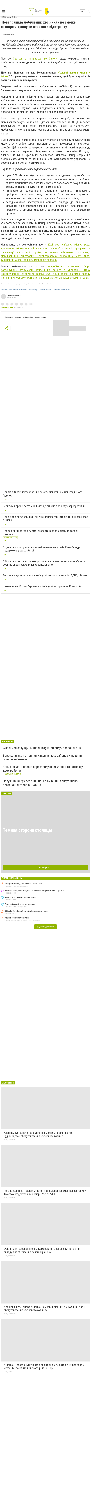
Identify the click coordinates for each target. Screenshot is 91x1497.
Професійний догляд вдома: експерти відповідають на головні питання (41, 532)
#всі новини (13, 290)
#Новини (4, 290)
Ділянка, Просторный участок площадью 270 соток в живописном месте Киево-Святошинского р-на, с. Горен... (44, 1366)
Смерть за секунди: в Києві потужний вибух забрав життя (42, 748)
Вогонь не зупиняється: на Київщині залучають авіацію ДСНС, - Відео (45, 575)
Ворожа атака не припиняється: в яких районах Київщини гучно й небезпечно (42, 757)
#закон (42, 290)
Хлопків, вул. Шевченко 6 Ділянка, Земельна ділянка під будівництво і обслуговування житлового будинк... (38, 1134)
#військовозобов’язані (61, 290)
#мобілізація (33, 290)
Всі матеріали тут (45, 867)
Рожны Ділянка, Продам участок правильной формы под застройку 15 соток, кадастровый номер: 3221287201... (45, 1192)
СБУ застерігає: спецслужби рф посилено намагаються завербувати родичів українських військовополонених (44, 563)
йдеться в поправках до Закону (35, 58)
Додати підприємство (45, 927)
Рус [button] (82, 11)
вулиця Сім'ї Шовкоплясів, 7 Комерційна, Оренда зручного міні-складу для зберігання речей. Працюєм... (42, 1250)
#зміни (48, 290)
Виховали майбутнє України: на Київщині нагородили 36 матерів (42, 586)
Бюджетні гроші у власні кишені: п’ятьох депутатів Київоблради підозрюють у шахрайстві (41, 549)
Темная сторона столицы (27, 830)
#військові (23, 290)
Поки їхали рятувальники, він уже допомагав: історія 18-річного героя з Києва (45, 518)
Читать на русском (8, 35)
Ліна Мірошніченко (13, 295)
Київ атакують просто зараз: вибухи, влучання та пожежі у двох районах (43, 768)
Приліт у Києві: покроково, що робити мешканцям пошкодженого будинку (42, 493)
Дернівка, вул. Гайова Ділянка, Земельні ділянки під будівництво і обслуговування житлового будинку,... (44, 1308)
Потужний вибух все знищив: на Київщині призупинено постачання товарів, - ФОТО (40, 783)
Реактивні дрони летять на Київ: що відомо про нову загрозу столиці (44, 506)
